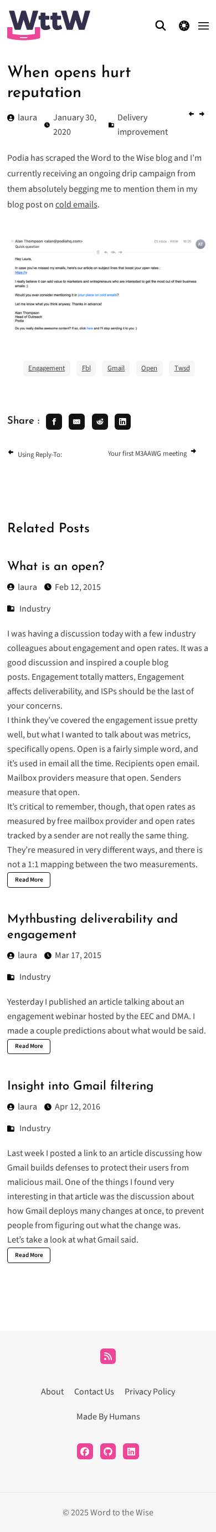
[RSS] (108, 1356)
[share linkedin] (123, 422)
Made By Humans (108, 1417)
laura (27, 587)
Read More (29, 880)
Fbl (86, 368)
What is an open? (55, 567)
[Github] (108, 1451)
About (52, 1392)
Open (149, 368)
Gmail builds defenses (48, 1168)
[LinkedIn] (131, 1451)
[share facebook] (54, 422)
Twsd (182, 368)
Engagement (46, 368)
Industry (34, 609)
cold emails (76, 205)
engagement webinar (46, 1016)
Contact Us (94, 1392)
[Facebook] (85, 1451)
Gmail (116, 368)
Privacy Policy (150, 1392)
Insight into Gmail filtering (80, 1086)
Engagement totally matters (82, 677)
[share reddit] (100, 422)
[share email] (77, 422)
